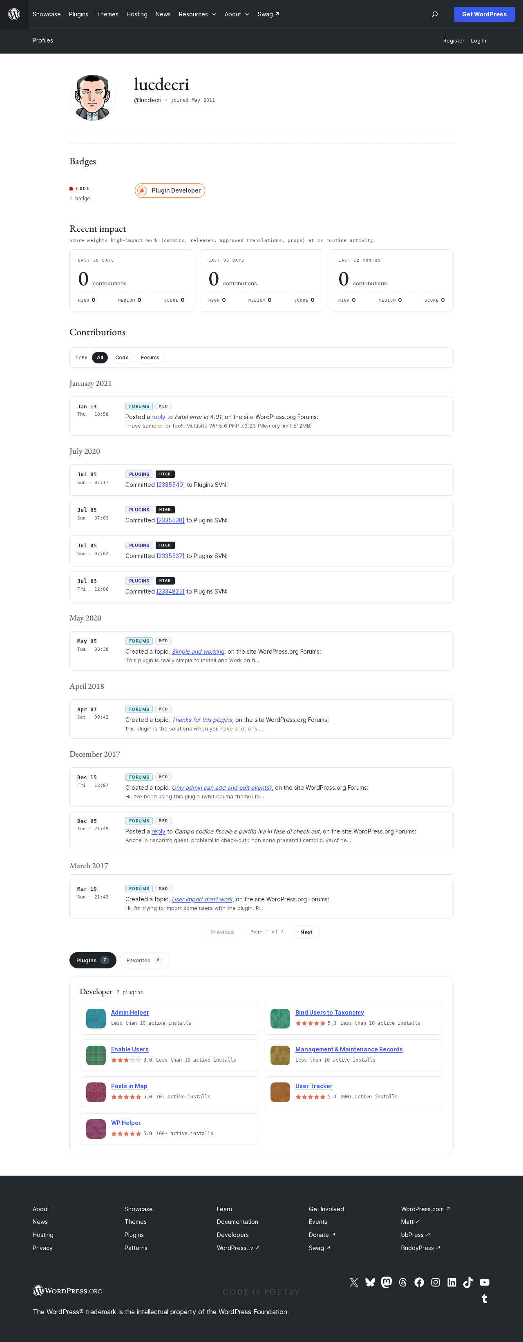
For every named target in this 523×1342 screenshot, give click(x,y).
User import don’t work (202, 899)
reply (158, 416)
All (100, 357)
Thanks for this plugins (202, 719)
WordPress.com (426, 1208)
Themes (136, 1221)
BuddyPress (421, 1247)
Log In (478, 41)
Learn (224, 1208)
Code (122, 357)
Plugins (91, 960)
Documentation (237, 1221)
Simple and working (198, 651)
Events (318, 1221)
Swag (320, 1247)
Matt (410, 1221)
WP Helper (126, 1122)
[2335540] (170, 484)
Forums (150, 357)
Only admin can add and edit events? (222, 787)
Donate (322, 1234)
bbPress (416, 1234)
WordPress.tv (238, 1247)
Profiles (43, 40)
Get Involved (326, 1208)
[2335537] (170, 555)
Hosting (43, 1234)
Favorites (143, 960)
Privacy (43, 1247)
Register (454, 41)
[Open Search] (434, 14)
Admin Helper (130, 1012)
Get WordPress (484, 14)
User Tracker (314, 1085)
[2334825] (170, 591)
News (40, 1221)
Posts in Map (129, 1085)
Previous (222, 932)
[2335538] (170, 520)
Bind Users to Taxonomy (329, 1012)
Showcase (139, 1208)
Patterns (136, 1247)
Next (306, 932)
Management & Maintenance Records (349, 1049)
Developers (233, 1234)
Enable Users (130, 1049)
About (41, 1208)
